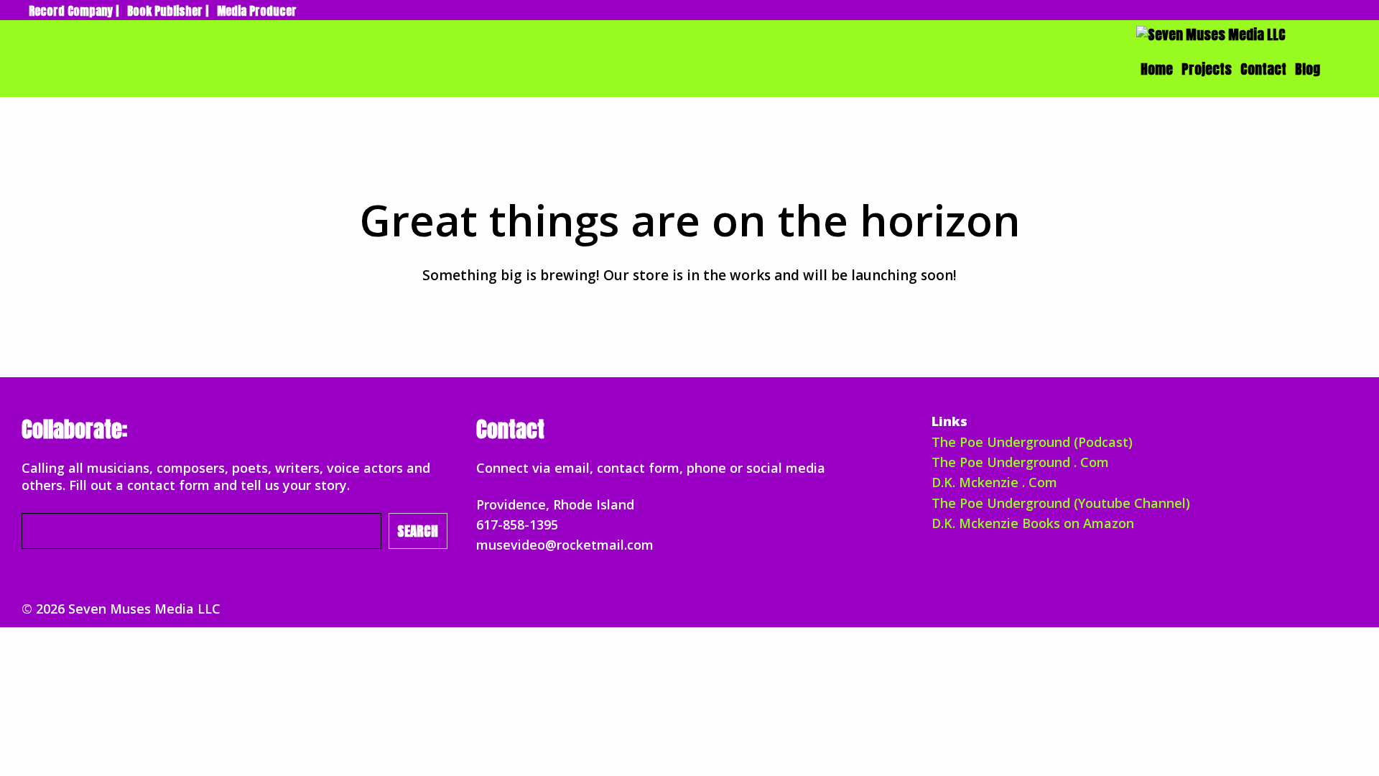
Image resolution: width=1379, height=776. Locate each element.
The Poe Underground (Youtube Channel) (1061, 503)
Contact (1263, 69)
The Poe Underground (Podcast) (1032, 442)
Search (417, 531)
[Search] (1337, 69)
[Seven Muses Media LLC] (1211, 34)
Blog (1307, 69)
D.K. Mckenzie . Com (994, 482)
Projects (1206, 69)
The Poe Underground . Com (1020, 462)
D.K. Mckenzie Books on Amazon (1033, 523)
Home (1157, 69)
